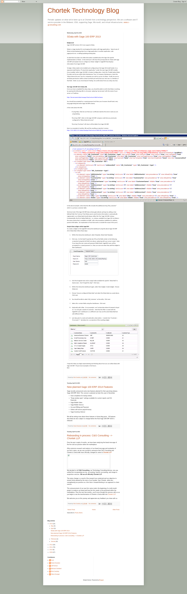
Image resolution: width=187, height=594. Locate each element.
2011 (51, 547)
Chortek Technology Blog (83, 10)
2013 (51, 523)
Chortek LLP (111, 494)
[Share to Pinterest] (111, 377)
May (52, 526)
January (53, 541)
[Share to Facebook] (109, 377)
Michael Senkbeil (56, 568)
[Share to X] (107, 377)
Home (94, 509)
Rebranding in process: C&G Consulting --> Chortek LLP (67, 535)
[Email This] (103, 377)
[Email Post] (99, 377)
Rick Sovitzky (77, 377)
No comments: (93, 377)
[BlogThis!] (105, 377)
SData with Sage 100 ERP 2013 (84, 36)
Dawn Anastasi (77, 426)
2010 (51, 549)
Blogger (101, 580)
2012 (51, 544)
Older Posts (116, 509)
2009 (51, 552)
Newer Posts (71, 509)
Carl (52, 560)
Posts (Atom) (78, 513)
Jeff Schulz (54, 566)
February (54, 539)
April (52, 528)
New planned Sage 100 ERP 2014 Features (90, 387)
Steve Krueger (55, 574)
